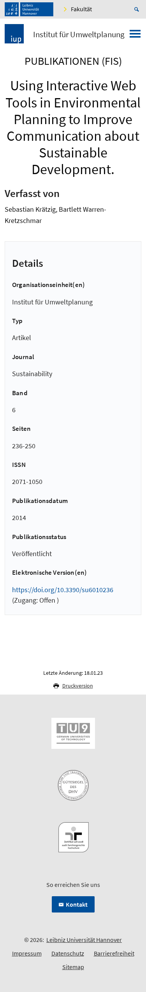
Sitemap (73, 967)
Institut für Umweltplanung (79, 34)
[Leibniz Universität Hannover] (29, 9)
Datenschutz (67, 953)
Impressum (27, 953)
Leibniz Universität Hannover (84, 940)
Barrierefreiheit (114, 953)
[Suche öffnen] (137, 9)
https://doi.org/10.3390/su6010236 (62, 589)
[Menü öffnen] (135, 36)
